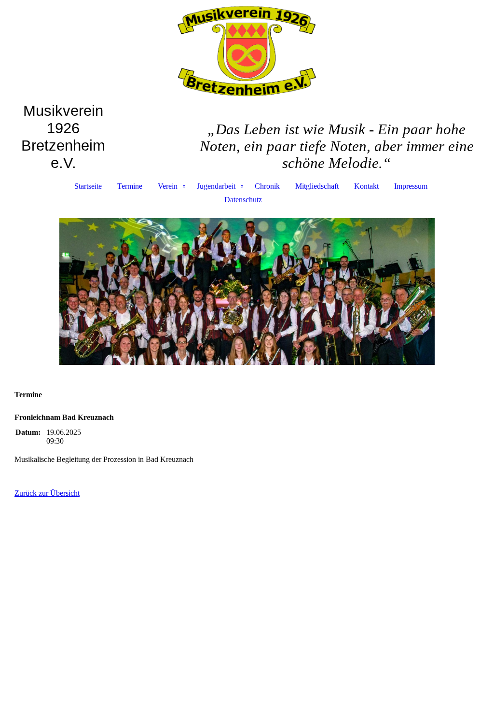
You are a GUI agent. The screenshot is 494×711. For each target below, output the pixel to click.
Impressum (410, 186)
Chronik (267, 186)
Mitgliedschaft (317, 186)
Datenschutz (243, 199)
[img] (247, 51)
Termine (129, 186)
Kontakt (366, 186)
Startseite (88, 186)
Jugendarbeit (216, 186)
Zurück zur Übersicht (47, 493)
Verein (168, 186)
